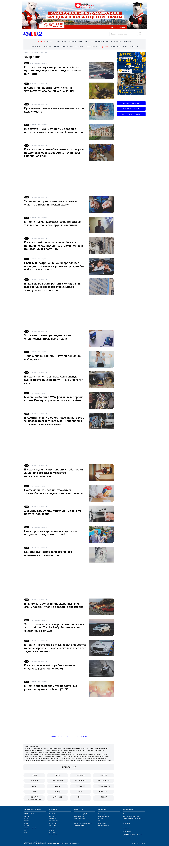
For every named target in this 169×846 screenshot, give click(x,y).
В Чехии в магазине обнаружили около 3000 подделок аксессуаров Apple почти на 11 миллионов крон (54, 153)
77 (78, 736)
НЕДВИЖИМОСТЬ (97, 41)
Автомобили (80, 781)
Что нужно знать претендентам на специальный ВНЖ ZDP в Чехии (47, 337)
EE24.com (101, 821)
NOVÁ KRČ (52, 828)
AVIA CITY (51, 830)
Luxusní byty (77, 821)
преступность (104, 781)
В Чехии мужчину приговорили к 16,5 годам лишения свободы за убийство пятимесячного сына (53, 473)
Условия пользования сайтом (131, 816)
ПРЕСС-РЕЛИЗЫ (91, 47)
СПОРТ (57, 47)
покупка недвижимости (34, 798)
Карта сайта (126, 823)
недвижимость (103, 786)
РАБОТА (109, 41)
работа (57, 786)
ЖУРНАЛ (117, 41)
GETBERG (27, 825)
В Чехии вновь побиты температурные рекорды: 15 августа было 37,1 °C (50, 687)
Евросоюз (80, 786)
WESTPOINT (52, 832)
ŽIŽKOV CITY (52, 818)
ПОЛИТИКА (48, 47)
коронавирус (57, 781)
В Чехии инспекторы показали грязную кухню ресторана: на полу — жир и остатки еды (53, 380)
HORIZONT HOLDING (30, 828)
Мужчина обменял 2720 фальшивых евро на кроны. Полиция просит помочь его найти (54, 398)
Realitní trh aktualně (79, 818)
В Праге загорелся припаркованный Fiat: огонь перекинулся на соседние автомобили (54, 605)
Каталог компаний (131, 103)
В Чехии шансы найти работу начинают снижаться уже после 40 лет (51, 667)
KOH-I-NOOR (52, 825)
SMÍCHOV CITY (53, 816)
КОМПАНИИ (127, 41)
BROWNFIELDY (53, 810)
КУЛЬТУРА (72, 41)
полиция (80, 775)
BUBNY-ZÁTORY (53, 821)
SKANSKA (26, 821)
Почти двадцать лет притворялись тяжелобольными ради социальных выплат (53, 491)
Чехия (34, 775)
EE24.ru (100, 818)
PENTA (26, 818)
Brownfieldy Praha (79, 825)
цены (34, 792)
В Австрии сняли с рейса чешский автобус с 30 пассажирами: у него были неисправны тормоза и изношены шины (54, 421)
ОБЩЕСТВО (103, 47)
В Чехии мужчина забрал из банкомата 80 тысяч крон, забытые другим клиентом (52, 223)
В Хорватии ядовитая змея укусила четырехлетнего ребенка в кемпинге (49, 89)
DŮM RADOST (53, 835)
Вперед (84, 736)
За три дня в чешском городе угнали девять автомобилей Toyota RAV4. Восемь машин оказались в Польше (54, 627)
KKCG (25, 832)
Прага (57, 775)
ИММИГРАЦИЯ (83, 41)
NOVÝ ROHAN (53, 823)
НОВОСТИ (41, 41)
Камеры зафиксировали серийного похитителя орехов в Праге (48, 553)
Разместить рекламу (131, 114)
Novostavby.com (102, 814)
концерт (103, 797)
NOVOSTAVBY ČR (78, 810)
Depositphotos (102, 823)
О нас (124, 814)
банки (80, 797)
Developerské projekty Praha (81, 814)
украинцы (57, 797)
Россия (103, 775)
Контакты (126, 821)
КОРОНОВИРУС (68, 47)
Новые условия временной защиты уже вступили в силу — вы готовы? (51, 533)
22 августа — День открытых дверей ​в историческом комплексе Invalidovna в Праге (55, 130)
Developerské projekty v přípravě (83, 823)
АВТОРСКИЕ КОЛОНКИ (118, 47)
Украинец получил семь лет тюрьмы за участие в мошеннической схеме (50, 203)
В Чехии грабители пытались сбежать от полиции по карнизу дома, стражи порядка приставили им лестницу (53, 246)
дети (34, 786)
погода (57, 792)
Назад (53, 736)
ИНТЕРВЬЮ (133, 47)
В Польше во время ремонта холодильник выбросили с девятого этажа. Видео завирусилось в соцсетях (52, 287)
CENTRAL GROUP (29, 814)
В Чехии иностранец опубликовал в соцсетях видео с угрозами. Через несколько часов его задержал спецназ (55, 648)
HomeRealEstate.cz (103, 816)
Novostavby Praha (79, 816)
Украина (34, 781)
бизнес (80, 792)
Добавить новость (131, 109)
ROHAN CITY (52, 814)
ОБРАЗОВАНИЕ (60, 41)
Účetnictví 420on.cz (103, 825)
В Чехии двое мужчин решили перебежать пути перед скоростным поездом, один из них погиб (53, 70)
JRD (25, 830)
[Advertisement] (68, 178)
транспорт (103, 792)
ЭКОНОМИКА (36, 47)
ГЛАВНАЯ (26, 53)
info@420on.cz (127, 831)
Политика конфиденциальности (132, 818)
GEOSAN (26, 823)
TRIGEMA (26, 816)
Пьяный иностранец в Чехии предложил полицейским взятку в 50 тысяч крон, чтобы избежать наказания (54, 266)
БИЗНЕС (50, 41)
